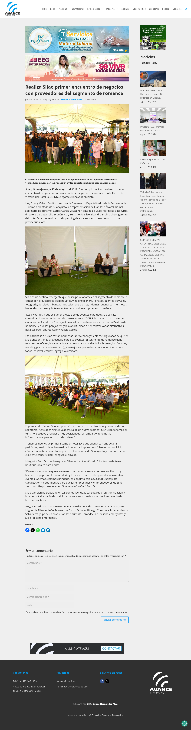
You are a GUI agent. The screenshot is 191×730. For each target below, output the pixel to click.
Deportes (111, 9)
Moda (79, 99)
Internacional (77, 9)
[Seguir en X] (107, 681)
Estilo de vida (93, 9)
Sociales (125, 9)
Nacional (63, 9)
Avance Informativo (37, 99)
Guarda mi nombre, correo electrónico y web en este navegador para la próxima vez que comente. (78, 612)
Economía (154, 9)
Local (52, 9)
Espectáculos (139, 9)
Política (165, 9)
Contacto (177, 9)
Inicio (44, 9)
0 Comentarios (90, 99)
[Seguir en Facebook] (102, 681)
